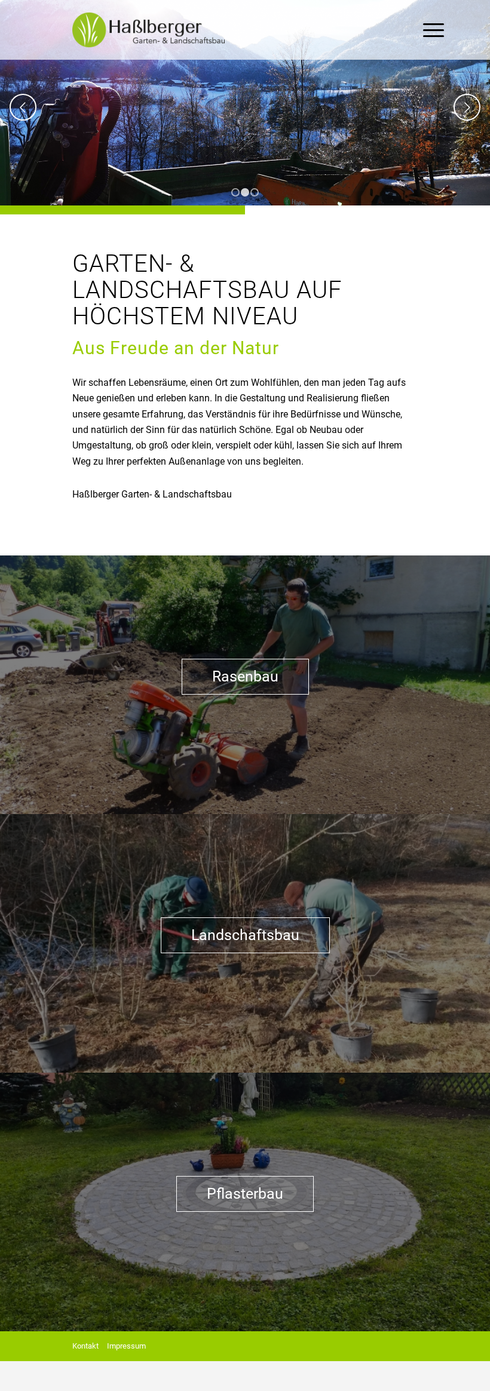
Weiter (467, 107)
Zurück (23, 107)
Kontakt (85, 1345)
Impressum (126, 1345)
